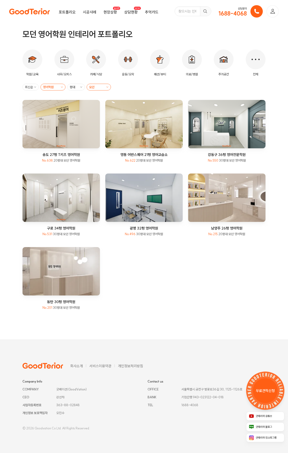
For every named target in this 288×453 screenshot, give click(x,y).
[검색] (205, 11)
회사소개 (76, 366)
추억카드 (151, 12)
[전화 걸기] (256, 11)
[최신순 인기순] (30, 87)
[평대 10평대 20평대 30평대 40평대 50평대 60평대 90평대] (76, 87)
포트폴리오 (67, 12)
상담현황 (131, 12)
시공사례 (89, 12)
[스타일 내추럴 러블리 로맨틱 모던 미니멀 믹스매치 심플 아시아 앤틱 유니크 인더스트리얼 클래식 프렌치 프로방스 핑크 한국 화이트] (99, 87)
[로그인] (272, 11)
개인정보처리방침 (130, 366)
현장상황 (110, 12)
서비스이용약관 (100, 366)
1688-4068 (232, 13)
